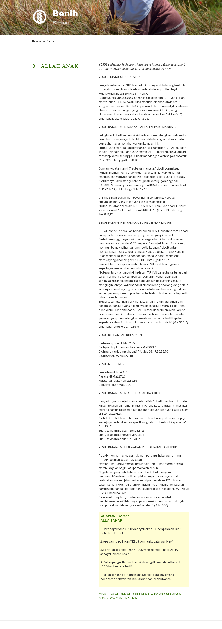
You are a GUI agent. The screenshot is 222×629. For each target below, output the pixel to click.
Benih (65, 13)
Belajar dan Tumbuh (44, 41)
